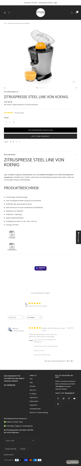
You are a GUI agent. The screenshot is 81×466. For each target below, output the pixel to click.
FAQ (31, 379)
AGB (31, 382)
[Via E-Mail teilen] (19, 141)
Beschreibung (10, 155)
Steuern (15, 104)
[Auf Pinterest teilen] (13, 142)
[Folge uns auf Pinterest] (69, 398)
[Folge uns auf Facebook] (58, 398)
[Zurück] (5, 88)
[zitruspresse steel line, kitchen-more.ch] (40, 234)
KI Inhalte (33, 394)
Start (5, 23)
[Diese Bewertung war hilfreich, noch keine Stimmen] (67, 361)
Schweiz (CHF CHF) (10, 449)
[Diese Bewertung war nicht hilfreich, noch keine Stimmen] (71, 361)
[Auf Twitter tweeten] (16, 142)
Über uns (33, 390)
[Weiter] (76, 88)
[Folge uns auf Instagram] (63, 398)
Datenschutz (34, 401)
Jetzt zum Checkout (40, 136)
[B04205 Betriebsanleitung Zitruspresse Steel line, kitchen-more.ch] (40, 246)
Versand (32, 386)
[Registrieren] (33, 440)
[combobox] (16, 317)
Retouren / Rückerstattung (39, 412)
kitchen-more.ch (11, 92)
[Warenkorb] (76, 13)
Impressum (33, 397)
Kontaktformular (35, 409)
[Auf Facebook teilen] (10, 142)
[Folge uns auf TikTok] (58, 404)
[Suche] (9, 13)
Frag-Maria (33, 405)
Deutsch (22, 449)
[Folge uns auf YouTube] (74, 398)
